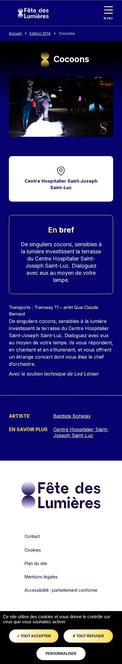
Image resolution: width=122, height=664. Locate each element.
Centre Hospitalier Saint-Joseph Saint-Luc (61, 184)
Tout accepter (35, 636)
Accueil (15, 33)
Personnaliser (61, 654)
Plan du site (36, 563)
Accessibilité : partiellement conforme (61, 590)
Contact (32, 536)
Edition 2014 (40, 33)
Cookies (33, 549)
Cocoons (67, 33)
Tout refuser (90, 636)
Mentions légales (41, 576)
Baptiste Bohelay (72, 416)
